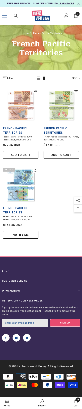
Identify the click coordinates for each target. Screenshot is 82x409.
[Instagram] (16, 342)
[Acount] (66, 20)
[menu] (4, 19)
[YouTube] (27, 342)
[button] (38, 82)
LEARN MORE (44, 7)
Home (25, 37)
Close (78, 3)
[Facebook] (6, 342)
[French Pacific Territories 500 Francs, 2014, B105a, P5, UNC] (61, 109)
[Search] (15, 19)
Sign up (65, 327)
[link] (42, 402)
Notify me (21, 239)
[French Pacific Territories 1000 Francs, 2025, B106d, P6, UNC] (20, 109)
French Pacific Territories (47, 37)
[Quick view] (35, 95)
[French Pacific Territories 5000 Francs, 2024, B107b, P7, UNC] (20, 189)
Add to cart (21, 159)
